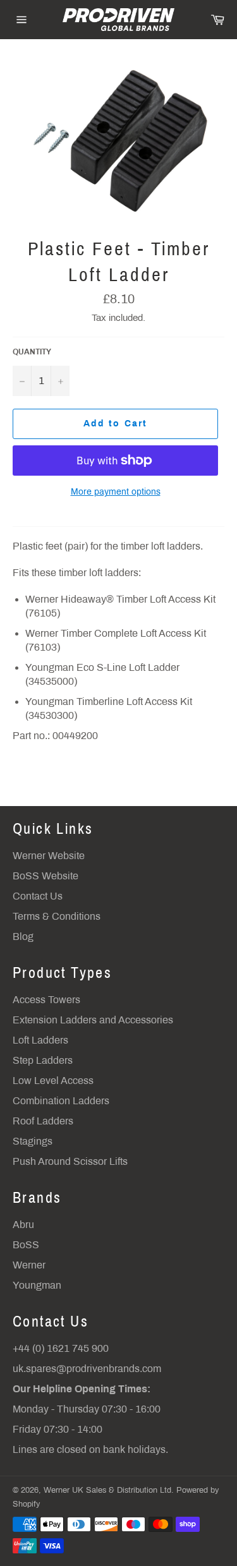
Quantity (32, 351)
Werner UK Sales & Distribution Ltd (107, 1490)
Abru (23, 1224)
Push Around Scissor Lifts (70, 1161)
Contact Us (38, 896)
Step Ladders (43, 1060)
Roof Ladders (43, 1121)
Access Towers (46, 999)
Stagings (32, 1141)
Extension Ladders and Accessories (93, 1020)
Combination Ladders (61, 1100)
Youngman (37, 1285)
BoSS (26, 1244)
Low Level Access (53, 1080)
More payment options (116, 492)
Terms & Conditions (56, 916)
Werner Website (49, 855)
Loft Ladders (40, 1040)
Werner (29, 1265)
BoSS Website (45, 875)
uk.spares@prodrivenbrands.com (87, 1368)
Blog (23, 936)
